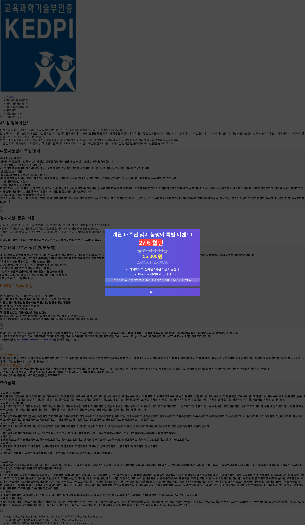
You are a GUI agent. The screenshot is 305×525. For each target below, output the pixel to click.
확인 (152, 291)
